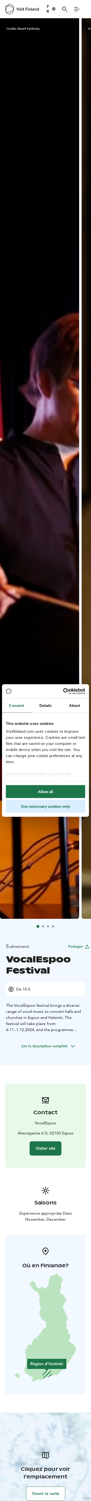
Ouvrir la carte (45, 1493)
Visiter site (45, 1148)
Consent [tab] (16, 705)
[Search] (65, 9)
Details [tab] (45, 705)
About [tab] (74, 705)
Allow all (45, 791)
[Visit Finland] (22, 9)
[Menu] (77, 9)
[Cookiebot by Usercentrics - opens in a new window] (64, 691)
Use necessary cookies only (45, 806)
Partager (75, 946)
